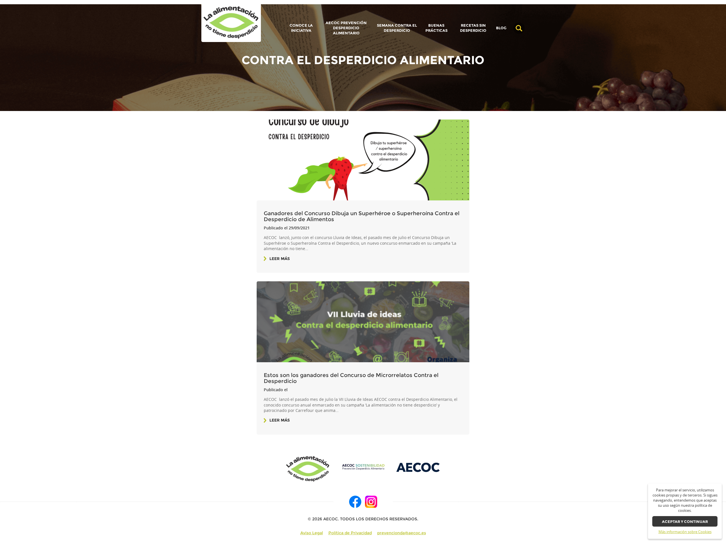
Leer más (279, 258)
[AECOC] (418, 466)
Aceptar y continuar (685, 522)
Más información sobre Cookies (685, 531)
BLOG (501, 28)
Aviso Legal (311, 533)
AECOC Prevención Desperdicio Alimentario (346, 28)
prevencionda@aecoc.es (401, 533)
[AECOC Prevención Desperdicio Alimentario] (363, 466)
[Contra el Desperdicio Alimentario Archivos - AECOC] (231, 23)
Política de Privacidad (350, 533)
